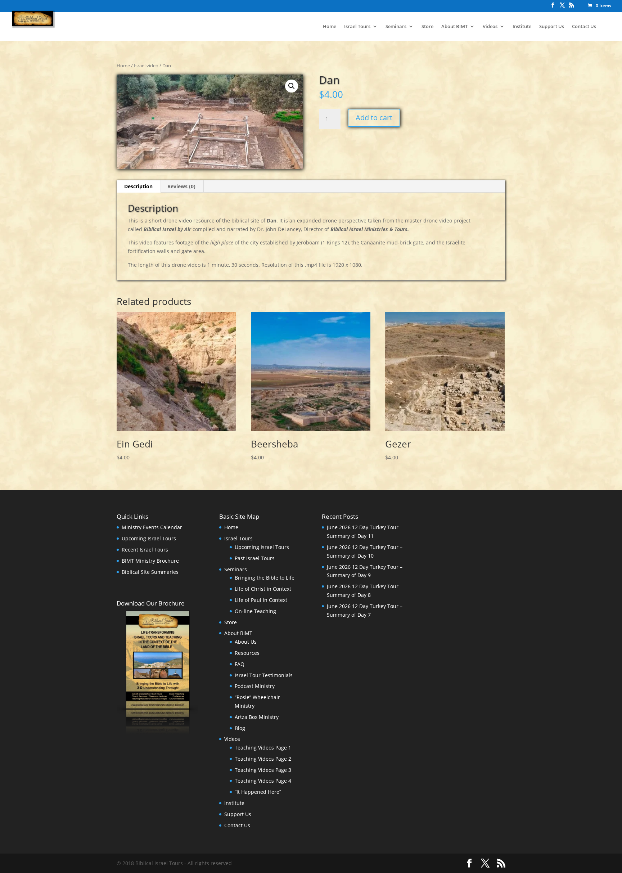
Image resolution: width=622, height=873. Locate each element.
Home (329, 27)
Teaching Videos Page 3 (263, 769)
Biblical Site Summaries (150, 571)
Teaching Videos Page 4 (263, 780)
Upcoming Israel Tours (149, 538)
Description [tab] (138, 186)
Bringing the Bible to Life (264, 577)
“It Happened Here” (258, 791)
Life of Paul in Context (261, 600)
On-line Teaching (255, 611)
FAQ (239, 664)
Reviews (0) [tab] (181, 186)
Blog (240, 728)
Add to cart (374, 117)
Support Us (551, 27)
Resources (247, 652)
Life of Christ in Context (263, 588)
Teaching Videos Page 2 (263, 758)
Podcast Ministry (255, 686)
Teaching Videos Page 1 (263, 747)
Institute (522, 27)
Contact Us (584, 27)
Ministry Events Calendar (152, 527)
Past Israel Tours (255, 558)
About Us (246, 641)
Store (427, 27)
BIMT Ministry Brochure (150, 560)
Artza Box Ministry (257, 717)
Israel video (146, 65)
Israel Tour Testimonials (264, 675)
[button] (291, 86)
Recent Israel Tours (145, 549)
